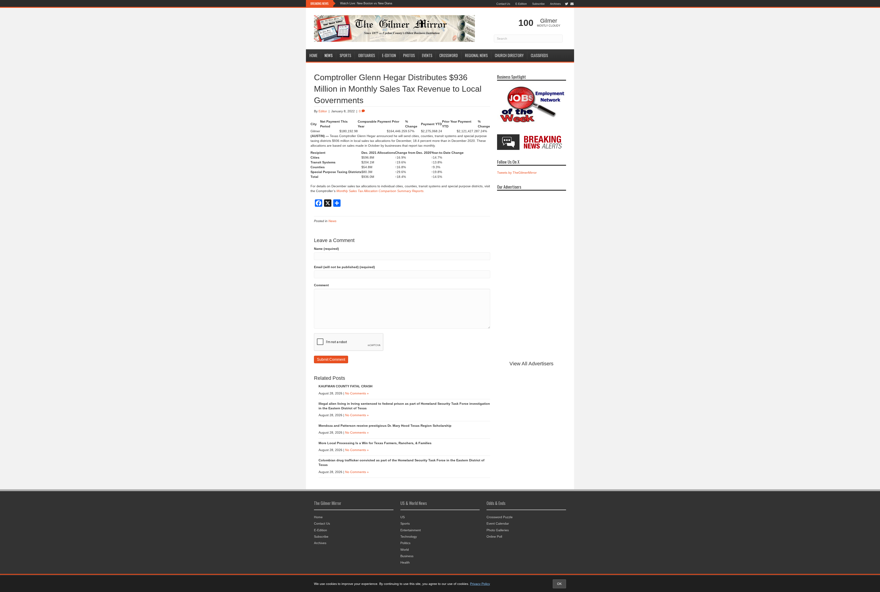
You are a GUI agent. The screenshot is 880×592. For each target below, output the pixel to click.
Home (313, 55)
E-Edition (521, 4)
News (328, 55)
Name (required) (326, 249)
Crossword (448, 55)
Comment (321, 285)
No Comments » (357, 393)
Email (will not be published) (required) (344, 267)
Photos (409, 55)
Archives (555, 4)
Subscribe (538, 4)
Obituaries (366, 55)
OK (559, 584)
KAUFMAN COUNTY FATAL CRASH (345, 386)
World (404, 549)
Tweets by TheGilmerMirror (517, 172)
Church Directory (509, 55)
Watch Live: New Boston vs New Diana (366, 3)
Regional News (476, 55)
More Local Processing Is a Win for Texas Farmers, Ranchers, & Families (375, 443)
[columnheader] (315, 124)
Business (406, 556)
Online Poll (494, 536)
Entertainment (410, 530)
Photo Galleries (498, 530)
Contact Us (503, 4)
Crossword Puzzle (500, 517)
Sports (345, 55)
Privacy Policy (480, 584)
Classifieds (539, 55)
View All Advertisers (531, 363)
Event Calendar (498, 523)
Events (427, 55)
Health (405, 562)
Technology (408, 536)
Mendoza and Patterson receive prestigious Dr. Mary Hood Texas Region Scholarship (385, 425)
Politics (405, 543)
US (402, 517)
